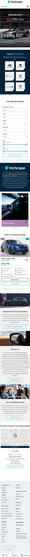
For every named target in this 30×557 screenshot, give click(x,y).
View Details (15, 283)
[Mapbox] (5, 444)
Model (4, 120)
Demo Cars (5, 511)
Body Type (5, 127)
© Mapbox (26, 444)
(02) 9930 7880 (16, 459)
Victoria (4, 518)
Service (18, 494)
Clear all (15, 104)
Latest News (19, 519)
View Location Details (15, 464)
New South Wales (7, 516)
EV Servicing (19, 496)
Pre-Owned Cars (7, 513)
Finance (18, 505)
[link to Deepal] (9, 76)
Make (4, 114)
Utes (3, 539)
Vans (3, 536)
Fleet (3, 541)
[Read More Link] (15, 437)
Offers (18, 488)
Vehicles (4, 524)
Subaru (4, 490)
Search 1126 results (15, 155)
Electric (4, 527)
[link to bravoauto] (9, 86)
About (18, 511)
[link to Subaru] (9, 65)
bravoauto (5, 500)
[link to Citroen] (20, 86)
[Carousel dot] (12, 48)
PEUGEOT (4, 493)
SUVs (3, 529)
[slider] (4, 144)
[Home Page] (15, 2)
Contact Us (19, 514)
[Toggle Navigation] (28, 6)
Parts (17, 499)
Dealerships (19, 525)
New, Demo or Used (8, 107)
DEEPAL (4, 495)
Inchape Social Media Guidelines (21, 537)
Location (5, 134)
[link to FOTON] (20, 76)
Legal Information (21, 533)
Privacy (18, 531)
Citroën (4, 497)
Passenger (5, 532)
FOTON (4, 502)
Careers (18, 516)
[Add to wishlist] (27, 260)
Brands (4, 488)
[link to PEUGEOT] (20, 65)
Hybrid (4, 534)
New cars (4, 508)
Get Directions (16, 461)
